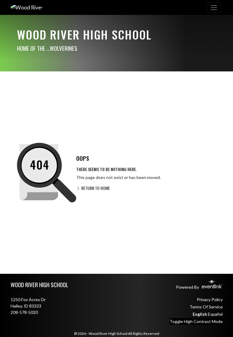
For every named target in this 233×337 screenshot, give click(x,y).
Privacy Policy (210, 299)
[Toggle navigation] (214, 7)
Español (215, 314)
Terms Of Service (206, 306)
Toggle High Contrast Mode (196, 321)
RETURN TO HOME (95, 188)
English (200, 314)
